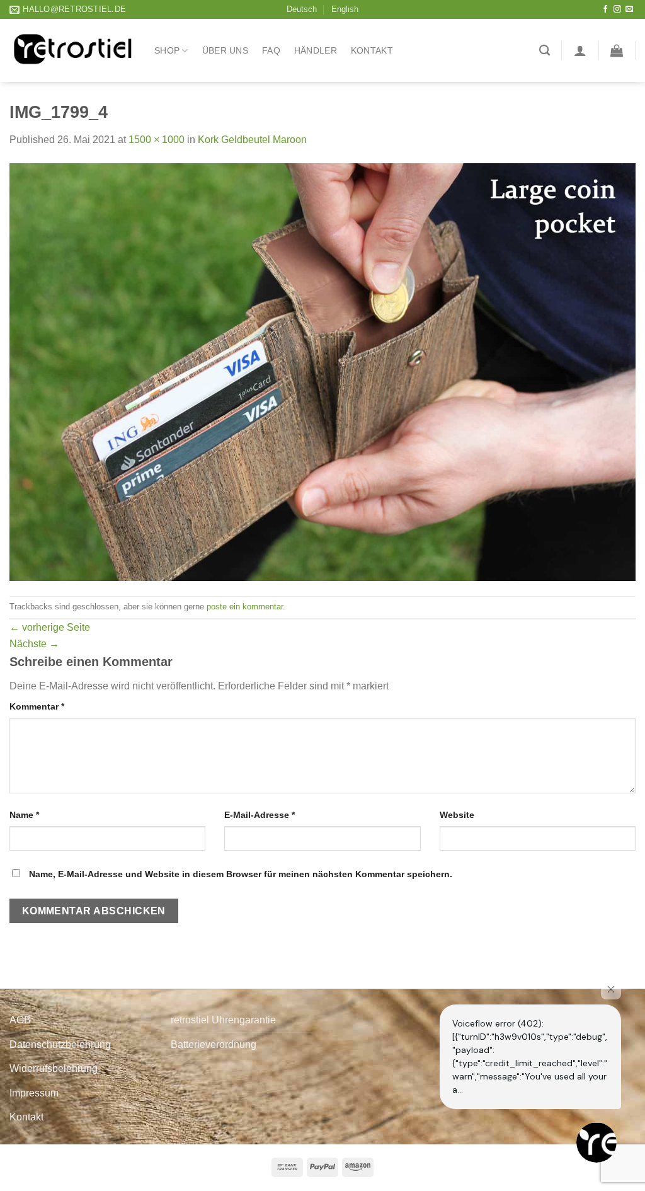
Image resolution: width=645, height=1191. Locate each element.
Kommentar (36, 706)
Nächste (34, 643)
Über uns (225, 50)
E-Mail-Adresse (259, 815)
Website (457, 815)
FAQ (271, 50)
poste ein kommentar (245, 606)
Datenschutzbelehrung (60, 1044)
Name (24, 815)
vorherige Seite (49, 627)
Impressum (34, 1093)
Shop (167, 50)
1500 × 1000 (156, 139)
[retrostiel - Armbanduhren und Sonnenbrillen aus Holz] (72, 51)
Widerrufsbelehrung (53, 1068)
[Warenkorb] (616, 50)
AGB (20, 1020)
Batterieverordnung (213, 1044)
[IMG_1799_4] (322, 371)
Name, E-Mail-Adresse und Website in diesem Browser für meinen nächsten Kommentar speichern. (240, 874)
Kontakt (372, 50)
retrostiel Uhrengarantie (223, 1020)
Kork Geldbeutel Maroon (252, 139)
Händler (315, 50)
